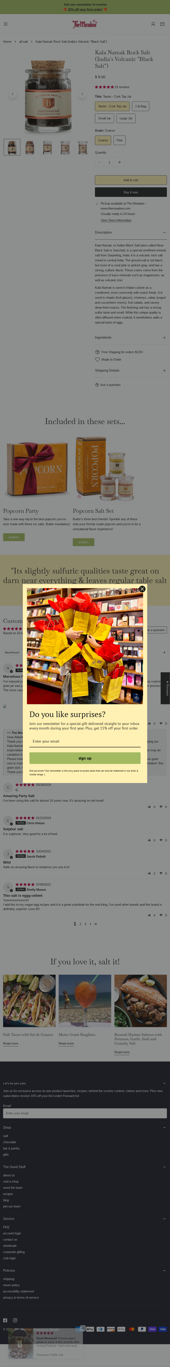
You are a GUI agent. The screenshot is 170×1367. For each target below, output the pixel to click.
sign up (85, 758)
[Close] (142, 589)
